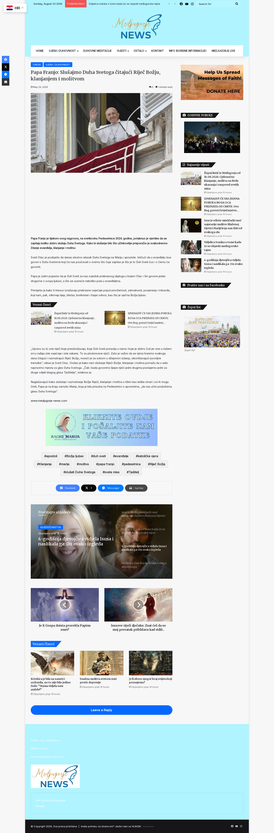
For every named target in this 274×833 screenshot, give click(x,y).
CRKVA (37, 64)
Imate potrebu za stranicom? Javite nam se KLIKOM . (111, 826)
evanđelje (121, 456)
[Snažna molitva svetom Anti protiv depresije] (101, 663)
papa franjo (106, 464)
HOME (40, 50)
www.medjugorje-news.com (49, 400)
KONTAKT (157, 50)
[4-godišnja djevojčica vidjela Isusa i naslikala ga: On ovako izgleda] (191, 265)
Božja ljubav (75, 456)
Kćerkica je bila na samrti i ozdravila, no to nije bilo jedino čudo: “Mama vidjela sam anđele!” (51, 684)
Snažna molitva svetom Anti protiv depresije (98, 680)
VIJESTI (121, 50)
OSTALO (139, 50)
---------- (148, 826)
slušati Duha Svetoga (80, 472)
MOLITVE (45, 527)
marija (65, 464)
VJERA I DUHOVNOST (62, 50)
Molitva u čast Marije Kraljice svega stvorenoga (76, 541)
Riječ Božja (157, 464)
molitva (84, 464)
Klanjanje (45, 464)
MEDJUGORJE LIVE (223, 50)
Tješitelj (134, 472)
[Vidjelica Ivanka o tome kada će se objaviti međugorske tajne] (191, 247)
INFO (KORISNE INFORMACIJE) (188, 50)
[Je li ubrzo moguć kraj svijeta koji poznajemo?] (150, 663)
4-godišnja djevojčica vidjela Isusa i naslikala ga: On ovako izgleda (223, 264)
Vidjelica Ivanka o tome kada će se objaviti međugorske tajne (127, 3)
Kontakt (40, 806)
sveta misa (112, 472)
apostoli (51, 456)
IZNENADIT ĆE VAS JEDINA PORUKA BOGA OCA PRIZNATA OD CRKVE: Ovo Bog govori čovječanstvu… (149, 318)
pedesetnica (132, 464)
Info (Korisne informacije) (51, 800)
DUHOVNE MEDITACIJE (97, 50)
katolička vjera (148, 456)
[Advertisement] (101, 204)
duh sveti (99, 456)
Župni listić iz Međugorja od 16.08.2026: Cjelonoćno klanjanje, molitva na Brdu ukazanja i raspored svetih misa (222, 180)
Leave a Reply (101, 710)
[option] (101, 541)
